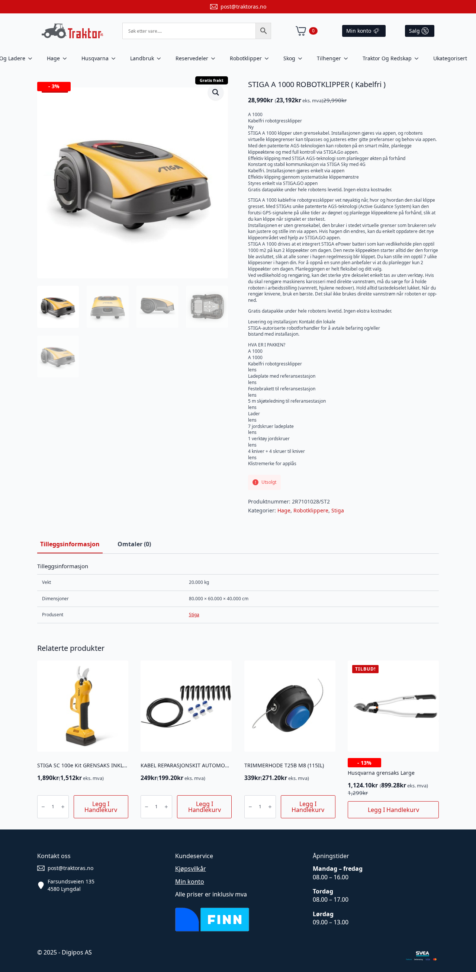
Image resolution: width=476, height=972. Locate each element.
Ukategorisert (450, 58)
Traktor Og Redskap (387, 58)
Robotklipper (246, 58)
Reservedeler (192, 58)
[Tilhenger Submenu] (348, 58)
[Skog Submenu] (302, 58)
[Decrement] (43, 807)
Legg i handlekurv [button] (100, 807)
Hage (53, 58)
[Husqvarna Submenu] (116, 58)
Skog (289, 58)
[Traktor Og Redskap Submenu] (419, 58)
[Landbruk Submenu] (161, 58)
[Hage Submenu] (67, 58)
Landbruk (142, 58)
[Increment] (63, 807)
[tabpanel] (238, 593)
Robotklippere (310, 510)
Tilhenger (329, 58)
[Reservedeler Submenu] (215, 58)
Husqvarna (95, 58)
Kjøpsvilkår (190, 868)
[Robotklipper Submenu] (269, 58)
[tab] (70, 544)
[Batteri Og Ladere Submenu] (32, 58)
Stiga (337, 510)
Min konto (189, 881)
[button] (215, 92)
